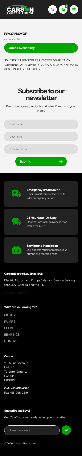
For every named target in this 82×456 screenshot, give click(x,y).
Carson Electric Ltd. (25, 443)
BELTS (8, 328)
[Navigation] (74, 9)
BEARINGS (12, 334)
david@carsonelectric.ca (48, 194)
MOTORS (11, 315)
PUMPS (9, 321)
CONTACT (11, 341)
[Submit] (66, 430)
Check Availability (22, 48)
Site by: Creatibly (15, 293)
